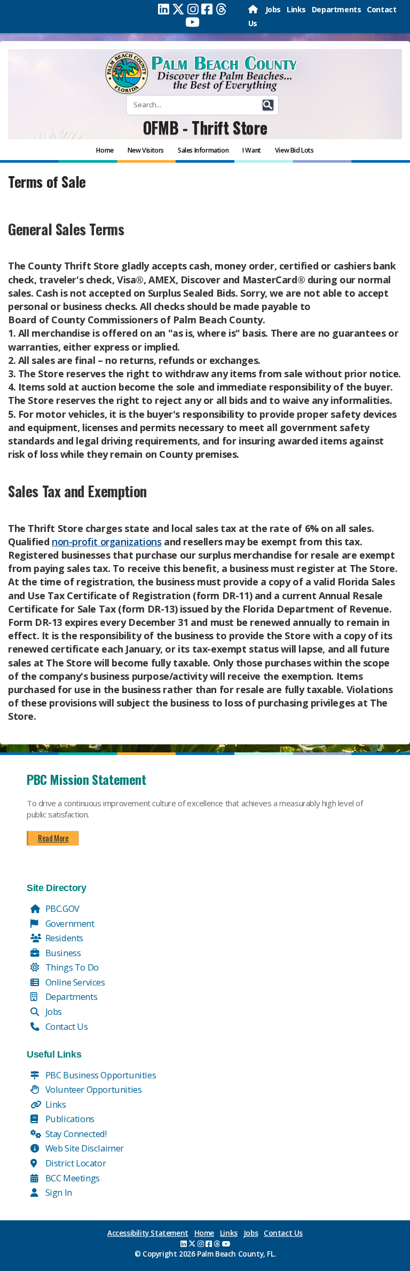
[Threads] (221, 9)
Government (68, 923)
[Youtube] (192, 21)
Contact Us (65, 1026)
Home (204, 1233)
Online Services (74, 982)
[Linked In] (163, 9)
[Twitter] (178, 9)
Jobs (273, 9)
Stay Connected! (75, 1133)
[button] (268, 105)
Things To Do (71, 967)
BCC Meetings (71, 1178)
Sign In (57, 1192)
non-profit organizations (106, 541)
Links (296, 9)
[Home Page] (253, 9)
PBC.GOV (61, 908)
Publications (68, 1119)
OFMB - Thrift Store (205, 127)
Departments (336, 9)
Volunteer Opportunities (92, 1089)
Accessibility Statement (147, 1233)
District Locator (74, 1163)
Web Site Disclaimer (83, 1148)
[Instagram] (193, 9)
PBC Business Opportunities (99, 1075)
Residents (63, 938)
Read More (53, 838)
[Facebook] (206, 9)
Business (62, 953)
